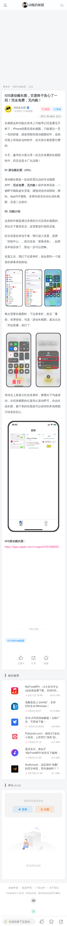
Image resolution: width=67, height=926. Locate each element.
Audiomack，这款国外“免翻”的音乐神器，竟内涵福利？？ (42, 766)
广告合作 (40, 887)
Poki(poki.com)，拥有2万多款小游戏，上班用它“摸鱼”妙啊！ (42, 737)
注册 (46, 809)
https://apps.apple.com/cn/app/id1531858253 (32, 547)
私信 (58, 109)
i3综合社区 (20, 107)
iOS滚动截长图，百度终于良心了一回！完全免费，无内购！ (31, 98)
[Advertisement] (33, 47)
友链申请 (13, 887)
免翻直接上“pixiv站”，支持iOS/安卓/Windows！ (40, 704)
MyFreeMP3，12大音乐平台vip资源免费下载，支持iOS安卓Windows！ (42, 690)
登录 (24, 809)
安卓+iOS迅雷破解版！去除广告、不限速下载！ (42, 719)
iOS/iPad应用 (19, 86)
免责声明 (27, 887)
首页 (7, 86)
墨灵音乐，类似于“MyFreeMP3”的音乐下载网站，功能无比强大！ (41, 752)
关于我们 (54, 887)
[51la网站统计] (33, 911)
